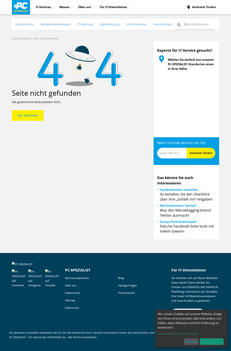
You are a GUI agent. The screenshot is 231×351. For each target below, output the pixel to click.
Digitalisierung (109, 24)
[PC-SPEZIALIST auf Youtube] (52, 278)
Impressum (72, 307)
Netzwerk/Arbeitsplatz (56, 24)
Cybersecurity (24, 24)
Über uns (70, 285)
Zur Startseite (28, 115)
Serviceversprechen (77, 278)
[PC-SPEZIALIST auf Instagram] (36, 278)
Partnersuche (126, 293)
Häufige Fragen (127, 285)
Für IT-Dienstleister (113, 7)
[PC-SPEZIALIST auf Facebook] (19, 278)
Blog (121, 278)
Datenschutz (72, 293)
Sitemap (70, 300)
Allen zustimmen (212, 341)
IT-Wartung (85, 24)
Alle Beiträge (21, 38)
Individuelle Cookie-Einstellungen (178, 333)
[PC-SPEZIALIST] (21, 7)
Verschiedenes (137, 24)
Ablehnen (191, 341)
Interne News (163, 24)
